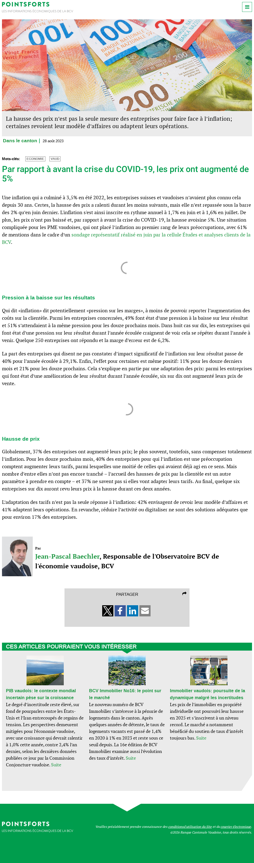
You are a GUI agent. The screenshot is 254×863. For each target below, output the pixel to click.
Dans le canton (20, 141)
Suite (56, 765)
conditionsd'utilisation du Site (190, 827)
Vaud (55, 159)
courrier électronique (236, 827)
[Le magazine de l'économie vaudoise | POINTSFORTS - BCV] (37, 11)
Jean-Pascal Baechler (67, 556)
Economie (35, 159)
